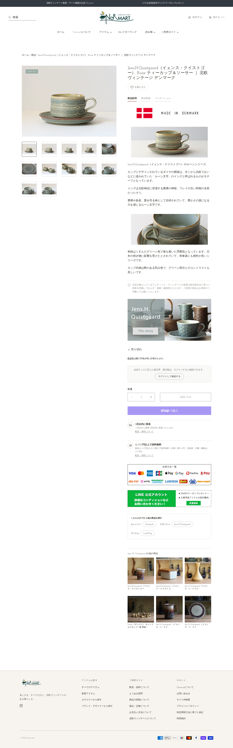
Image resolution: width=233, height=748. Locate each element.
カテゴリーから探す (92, 700)
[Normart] (116, 17)
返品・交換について (139, 706)
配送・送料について (144, 432)
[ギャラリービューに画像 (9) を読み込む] (89, 169)
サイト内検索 (183, 700)
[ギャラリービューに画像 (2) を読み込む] (49, 149)
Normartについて (185, 687)
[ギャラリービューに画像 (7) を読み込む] (49, 169)
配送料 (131, 359)
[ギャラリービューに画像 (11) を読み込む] (29, 189)
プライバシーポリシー (188, 706)
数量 (130, 389)
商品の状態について (139, 700)
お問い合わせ (183, 694)
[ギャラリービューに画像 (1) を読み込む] (29, 149)
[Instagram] (21, 705)
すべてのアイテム (90, 687)
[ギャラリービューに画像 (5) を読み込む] (109, 149)
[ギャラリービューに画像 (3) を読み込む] (69, 149)
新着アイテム (88, 694)
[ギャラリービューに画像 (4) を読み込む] (89, 149)
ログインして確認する (169, 377)
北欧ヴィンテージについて (142, 718)
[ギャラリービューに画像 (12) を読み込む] (49, 189)
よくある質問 (136, 694)
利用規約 (181, 718)
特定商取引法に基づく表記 (190, 712)
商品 (33, 55)
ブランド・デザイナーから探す (97, 706)
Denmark (149, 524)
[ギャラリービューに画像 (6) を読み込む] (29, 169)
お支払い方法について (140, 712)
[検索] (11, 17)
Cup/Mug (147, 533)
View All (207, 554)
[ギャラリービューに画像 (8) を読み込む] (69, 169)
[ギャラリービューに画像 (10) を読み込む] (109, 169)
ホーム (25, 55)
